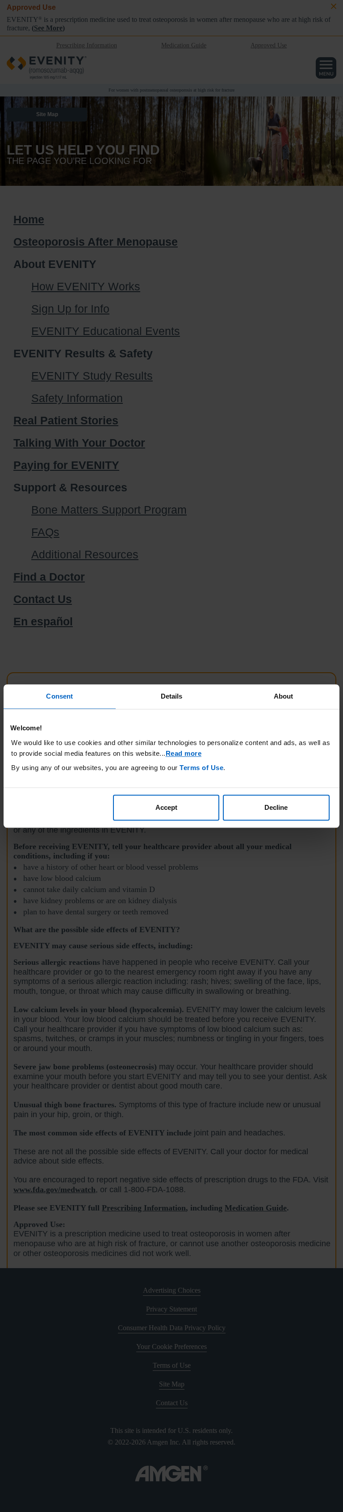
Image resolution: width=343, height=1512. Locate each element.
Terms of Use (201, 767)
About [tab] (283, 696)
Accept (166, 807)
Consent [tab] (59, 696)
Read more (184, 753)
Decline (276, 807)
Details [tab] (172, 696)
